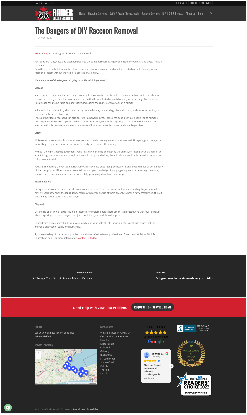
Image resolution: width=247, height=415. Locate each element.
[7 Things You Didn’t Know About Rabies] (62, 276)
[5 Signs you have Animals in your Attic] (185, 276)
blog (45, 53)
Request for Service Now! (152, 307)
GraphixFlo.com (79, 409)
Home (38, 53)
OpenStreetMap (81, 383)
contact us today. (87, 238)
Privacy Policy (92, 409)
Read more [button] (149, 378)
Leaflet (70, 383)
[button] (65, 366)
